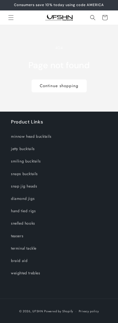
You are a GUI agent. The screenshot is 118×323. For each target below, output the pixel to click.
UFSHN (37, 311)
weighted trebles (25, 273)
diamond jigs (23, 198)
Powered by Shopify (58, 311)
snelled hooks (23, 223)
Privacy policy (89, 311)
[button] (11, 18)
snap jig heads (24, 186)
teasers (17, 236)
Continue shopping (59, 86)
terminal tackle (23, 248)
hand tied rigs (23, 211)
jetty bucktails (23, 148)
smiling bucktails (26, 161)
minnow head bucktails (31, 136)
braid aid (19, 260)
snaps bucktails (24, 173)
